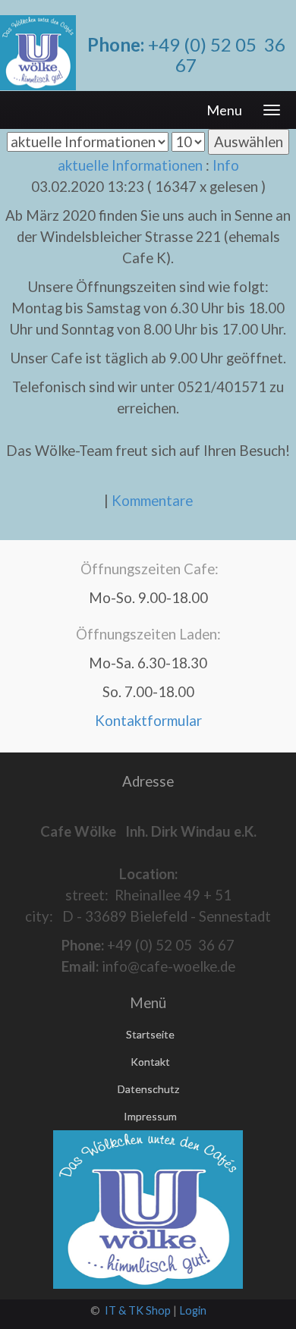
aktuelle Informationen (130, 165)
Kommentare (152, 500)
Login (192, 1310)
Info (226, 165)
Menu (224, 110)
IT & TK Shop (138, 1310)
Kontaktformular (148, 720)
